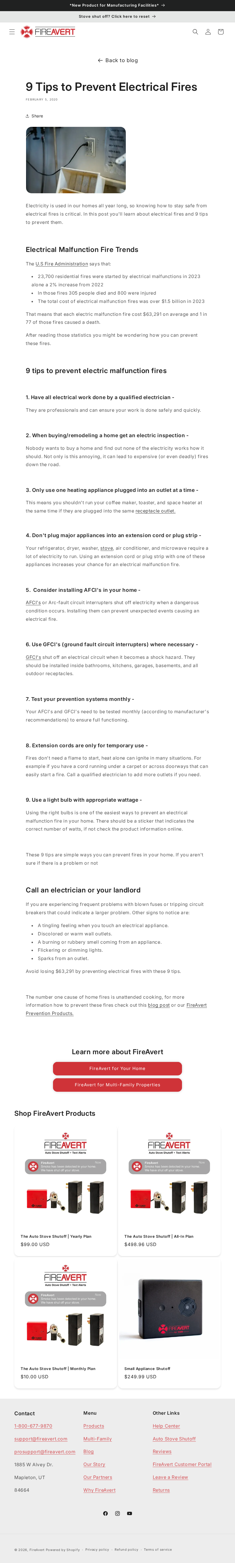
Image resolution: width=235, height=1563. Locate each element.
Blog (88, 1451)
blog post (159, 1005)
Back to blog (121, 60)
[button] (12, 31)
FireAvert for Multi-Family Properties (117, 1084)
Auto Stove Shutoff (174, 1439)
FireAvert (37, 1550)
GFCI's (33, 657)
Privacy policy (97, 1550)
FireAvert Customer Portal (182, 1464)
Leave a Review (170, 1477)
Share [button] (37, 115)
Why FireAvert (99, 1490)
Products (93, 1426)
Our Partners (97, 1477)
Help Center (166, 1426)
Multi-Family (97, 1439)
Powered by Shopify (63, 1550)
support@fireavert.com (41, 1439)
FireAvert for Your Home (117, 1068)
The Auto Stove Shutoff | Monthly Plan (58, 1368)
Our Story (94, 1464)
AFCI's (33, 602)
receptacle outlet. (156, 511)
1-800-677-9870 (33, 1426)
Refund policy (126, 1550)
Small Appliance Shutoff (147, 1368)
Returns (161, 1490)
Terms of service (158, 1550)
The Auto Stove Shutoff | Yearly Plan (56, 1236)
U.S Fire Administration (62, 264)
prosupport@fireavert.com (44, 1451)
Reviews (162, 1451)
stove (106, 548)
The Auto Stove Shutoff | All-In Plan (159, 1236)
